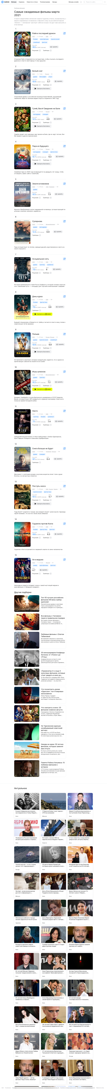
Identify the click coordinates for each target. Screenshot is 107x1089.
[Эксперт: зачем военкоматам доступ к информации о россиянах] (26, 885)
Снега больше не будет (42, 448)
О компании (8, 1087)
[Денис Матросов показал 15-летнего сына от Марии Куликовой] (80, 885)
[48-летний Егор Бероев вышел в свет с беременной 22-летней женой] (80, 1018)
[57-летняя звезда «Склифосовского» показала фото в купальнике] (80, 992)
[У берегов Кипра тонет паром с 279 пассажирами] (53, 805)
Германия (51, 186)
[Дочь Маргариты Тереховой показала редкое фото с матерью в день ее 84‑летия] (53, 912)
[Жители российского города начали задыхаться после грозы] (26, 912)
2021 (33, 36)
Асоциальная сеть (40, 259)
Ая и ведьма (37, 560)
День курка (37, 296)
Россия (47, 74)
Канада (56, 489)
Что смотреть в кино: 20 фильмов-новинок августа (51, 709)
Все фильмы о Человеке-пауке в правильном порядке (53, 617)
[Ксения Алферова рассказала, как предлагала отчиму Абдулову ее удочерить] (26, 805)
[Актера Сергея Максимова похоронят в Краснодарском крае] (80, 965)
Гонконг (51, 489)
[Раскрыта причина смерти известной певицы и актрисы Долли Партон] (26, 938)
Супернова (37, 221)
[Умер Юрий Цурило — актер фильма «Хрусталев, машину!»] (26, 1072)
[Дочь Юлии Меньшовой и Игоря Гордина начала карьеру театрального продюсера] (53, 885)
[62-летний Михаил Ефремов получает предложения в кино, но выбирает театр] (26, 965)
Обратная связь (100, 1087)
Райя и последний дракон (43, 33)
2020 (33, 186)
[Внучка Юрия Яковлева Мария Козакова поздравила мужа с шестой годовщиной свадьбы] (80, 912)
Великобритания (50, 224)
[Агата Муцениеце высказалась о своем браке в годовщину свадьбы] (53, 992)
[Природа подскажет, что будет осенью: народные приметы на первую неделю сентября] (80, 1045)
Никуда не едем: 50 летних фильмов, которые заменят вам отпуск (52, 746)
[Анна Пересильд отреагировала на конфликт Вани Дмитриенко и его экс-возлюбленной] (53, 965)
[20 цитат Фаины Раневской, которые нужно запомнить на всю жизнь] (53, 858)
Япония (52, 337)
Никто (35, 411)
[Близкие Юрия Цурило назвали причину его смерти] (80, 938)
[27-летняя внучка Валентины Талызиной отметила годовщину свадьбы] (53, 1045)
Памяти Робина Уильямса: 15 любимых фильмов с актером (53, 765)
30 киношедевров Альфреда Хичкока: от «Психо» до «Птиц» (53, 655)
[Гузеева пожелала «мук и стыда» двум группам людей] (53, 938)
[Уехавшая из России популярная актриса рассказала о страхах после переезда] (26, 832)
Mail (3, 1087)
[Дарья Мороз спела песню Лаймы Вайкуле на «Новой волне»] (26, 1045)
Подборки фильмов (19, 8)
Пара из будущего (40, 146)
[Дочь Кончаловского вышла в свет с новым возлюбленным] (26, 1018)
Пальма (35, 334)
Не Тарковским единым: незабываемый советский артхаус (51, 728)
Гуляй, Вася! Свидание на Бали (46, 108)
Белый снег (37, 71)
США (47, 36)
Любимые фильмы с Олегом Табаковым (52, 635)
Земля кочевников (40, 184)
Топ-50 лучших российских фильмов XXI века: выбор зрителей (52, 600)
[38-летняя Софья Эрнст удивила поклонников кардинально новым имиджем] (53, 1018)
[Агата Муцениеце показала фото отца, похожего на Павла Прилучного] (80, 1072)
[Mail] (2, 2)
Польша (54, 451)
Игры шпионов (38, 372)
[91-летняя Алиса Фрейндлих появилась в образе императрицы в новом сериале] (26, 992)
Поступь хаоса (39, 486)
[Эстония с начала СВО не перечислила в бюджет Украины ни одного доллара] (53, 832)
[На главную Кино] (6, 2)
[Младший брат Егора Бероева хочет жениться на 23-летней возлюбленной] (80, 858)
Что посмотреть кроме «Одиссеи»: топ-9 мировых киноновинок (52, 691)
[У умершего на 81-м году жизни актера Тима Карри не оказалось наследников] (53, 1072)
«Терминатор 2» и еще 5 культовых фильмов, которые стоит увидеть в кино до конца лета (53, 673)
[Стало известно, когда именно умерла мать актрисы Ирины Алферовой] (80, 832)
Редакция (40, 1087)
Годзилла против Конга (42, 524)
